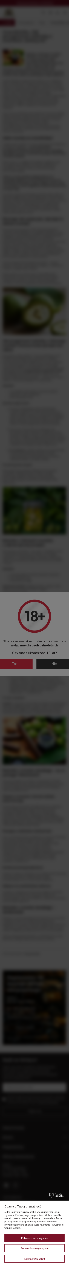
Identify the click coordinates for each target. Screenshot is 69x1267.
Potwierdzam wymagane (34, 1248)
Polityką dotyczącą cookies (29, 1215)
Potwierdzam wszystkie (34, 1238)
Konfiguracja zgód (34, 1258)
